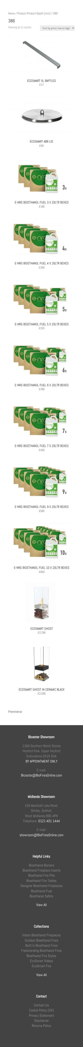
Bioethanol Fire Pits (41, 875)
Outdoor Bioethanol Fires (41, 940)
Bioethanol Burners (41, 865)
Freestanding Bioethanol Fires (41, 950)
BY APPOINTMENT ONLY (41, 761)
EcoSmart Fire (41, 966)
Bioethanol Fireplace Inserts (41, 870)
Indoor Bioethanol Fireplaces (41, 935)
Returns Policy (41, 1025)
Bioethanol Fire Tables (41, 880)
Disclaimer (41, 1020)
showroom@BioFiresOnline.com (41, 835)
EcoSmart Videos (41, 960)
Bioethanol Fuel (41, 891)
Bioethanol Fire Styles (41, 955)
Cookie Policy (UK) (41, 1010)
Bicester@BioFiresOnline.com (41, 775)
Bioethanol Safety (41, 896)
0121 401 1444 (49, 821)
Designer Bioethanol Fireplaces (41, 885)
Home (11, 13)
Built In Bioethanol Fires (41, 945)
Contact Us (41, 1005)
